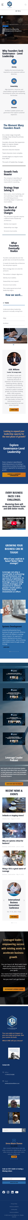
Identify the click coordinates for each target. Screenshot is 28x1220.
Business (4, 846)
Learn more (6, 647)
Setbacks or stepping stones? (13, 815)
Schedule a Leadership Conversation (14, 474)
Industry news (6, 819)
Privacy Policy (14, 1203)
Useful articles (11, 846)
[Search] (24, 1130)
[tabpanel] (14, 310)
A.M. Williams (14, 369)
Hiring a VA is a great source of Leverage (14, 869)
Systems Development (12, 626)
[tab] (14, 303)
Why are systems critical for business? (12, 841)
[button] (18, 11)
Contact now (14, 409)
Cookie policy (14, 1209)
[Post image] (14, 611)
